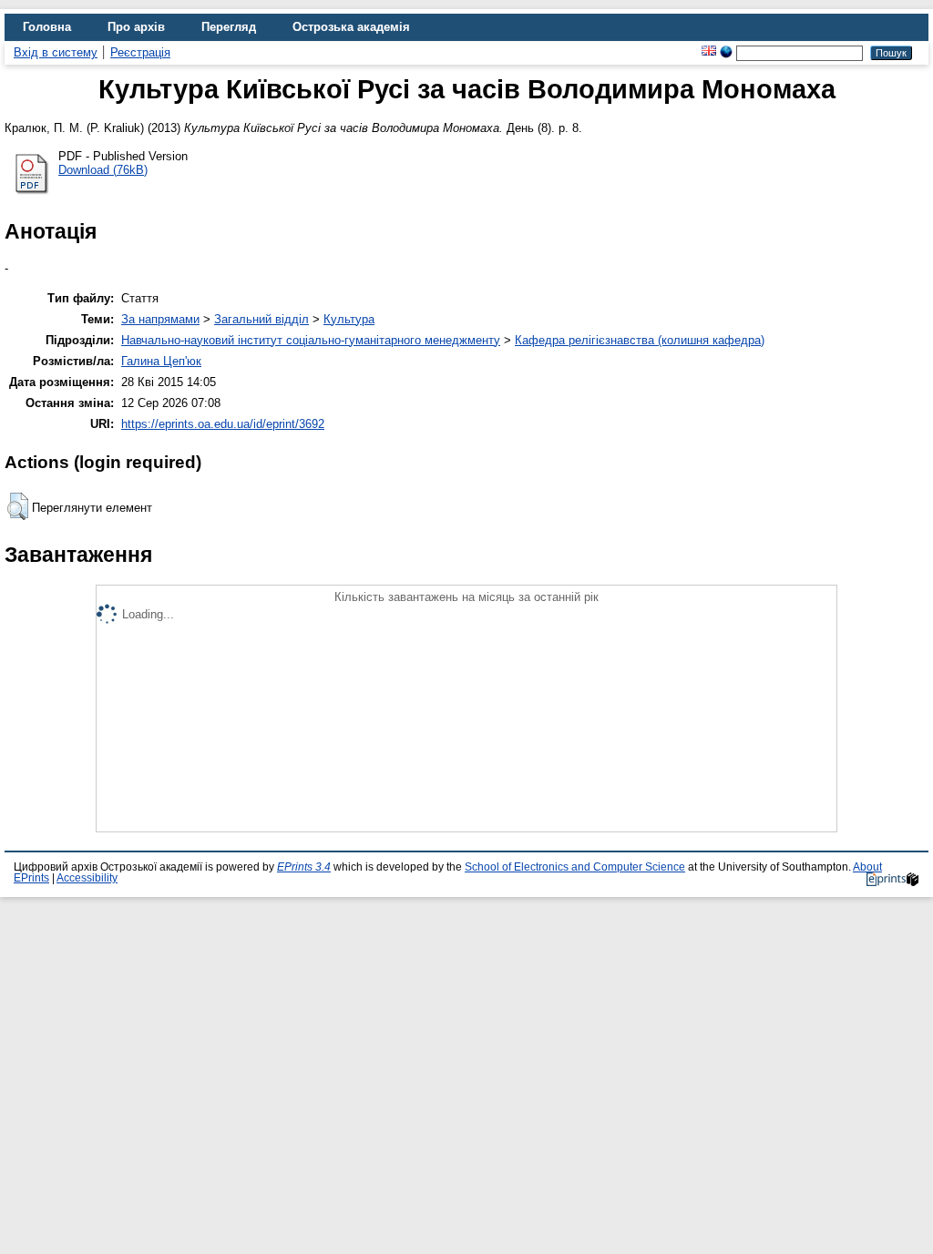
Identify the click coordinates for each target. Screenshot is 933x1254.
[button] (17, 506)
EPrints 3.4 (304, 866)
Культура (348, 319)
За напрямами (160, 319)
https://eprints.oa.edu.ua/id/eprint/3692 (222, 424)
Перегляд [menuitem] (228, 27)
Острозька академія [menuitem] (351, 27)
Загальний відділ (261, 319)
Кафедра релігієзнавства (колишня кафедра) (639, 340)
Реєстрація (140, 52)
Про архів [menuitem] (136, 27)
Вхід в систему (55, 52)
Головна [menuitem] (47, 27)
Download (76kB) (103, 170)
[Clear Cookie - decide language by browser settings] (726, 52)
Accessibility (87, 877)
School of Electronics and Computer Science (575, 866)
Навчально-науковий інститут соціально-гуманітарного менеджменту (310, 340)
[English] (709, 52)
